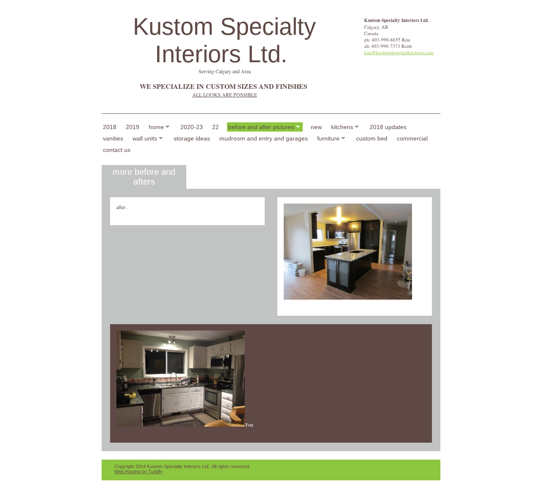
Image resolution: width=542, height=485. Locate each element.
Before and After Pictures (261, 127)
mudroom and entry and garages (263, 138)
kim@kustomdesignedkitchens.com (399, 52)
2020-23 (191, 127)
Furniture (328, 138)
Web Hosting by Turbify (138, 471)
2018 (109, 127)
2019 (132, 127)
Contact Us (116, 149)
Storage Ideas (192, 138)
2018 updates (388, 127)
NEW (316, 127)
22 (215, 127)
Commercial (412, 138)
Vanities (113, 138)
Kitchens (342, 127)
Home (156, 127)
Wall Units (145, 138)
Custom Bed (371, 138)
